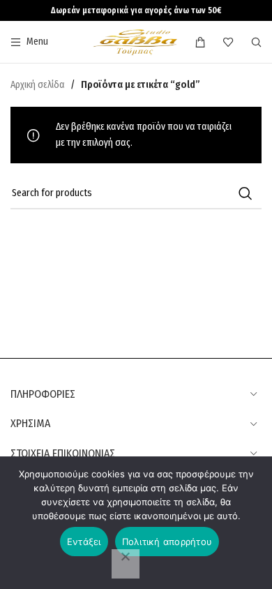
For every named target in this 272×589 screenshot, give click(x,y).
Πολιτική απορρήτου (167, 541)
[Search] (256, 42)
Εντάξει (84, 541)
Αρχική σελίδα (37, 85)
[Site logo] (135, 41)
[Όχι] (125, 564)
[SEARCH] (245, 193)
